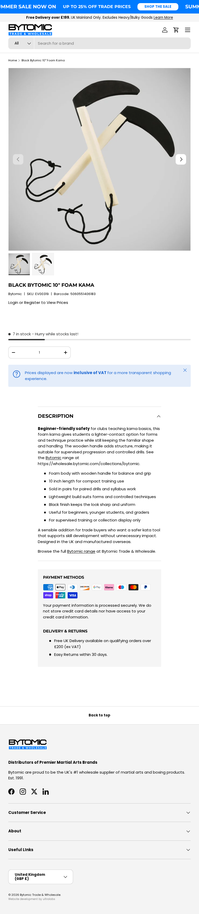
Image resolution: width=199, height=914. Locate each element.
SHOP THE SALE (157, 6)
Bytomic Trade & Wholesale (40, 895)
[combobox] (99, 43)
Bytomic (15, 293)
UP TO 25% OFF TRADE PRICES (97, 6)
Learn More (163, 17)
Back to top (99, 715)
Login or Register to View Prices (38, 302)
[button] (176, 30)
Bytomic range (81, 551)
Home (12, 60)
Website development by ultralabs (31, 899)
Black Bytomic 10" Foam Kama (43, 60)
